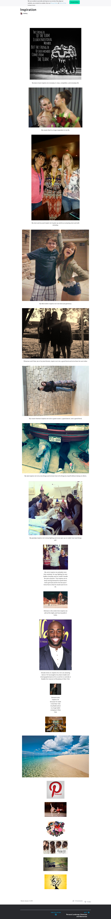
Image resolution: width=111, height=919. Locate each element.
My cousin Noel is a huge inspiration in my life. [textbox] (55, 130)
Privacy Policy (54, 3)
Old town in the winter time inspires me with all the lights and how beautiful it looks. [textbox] (55, 613)
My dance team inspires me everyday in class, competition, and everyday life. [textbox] (55, 83)
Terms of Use (62, 3)
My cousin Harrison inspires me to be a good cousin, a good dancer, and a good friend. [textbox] (55, 418)
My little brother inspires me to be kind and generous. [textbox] (55, 303)
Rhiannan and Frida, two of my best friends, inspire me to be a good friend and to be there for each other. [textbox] (55, 361)
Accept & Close (75, 2)
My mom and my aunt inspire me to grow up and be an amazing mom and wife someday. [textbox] (55, 224)
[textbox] (55, 455)
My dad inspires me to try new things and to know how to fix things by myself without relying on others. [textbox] (55, 476)
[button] (73, 901)
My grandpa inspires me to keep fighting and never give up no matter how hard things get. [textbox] (55, 539)
